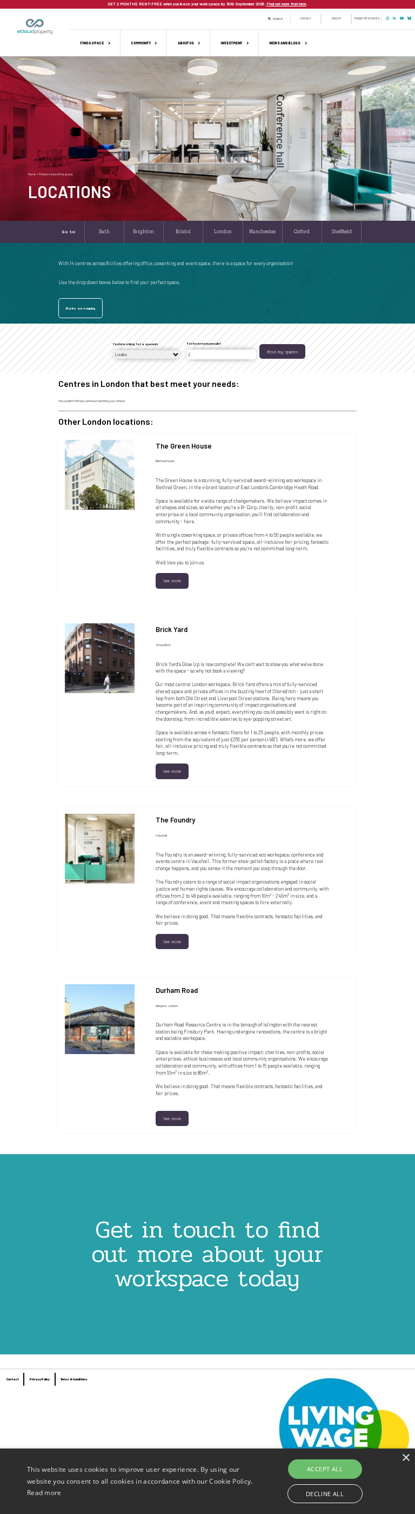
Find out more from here (286, 3)
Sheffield (342, 231)
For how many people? (204, 343)
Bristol (183, 231)
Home (32, 174)
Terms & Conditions (74, 1379)
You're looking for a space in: (135, 344)
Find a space (92, 43)
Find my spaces (282, 351)
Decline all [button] (325, 1494)
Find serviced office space (56, 174)
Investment (231, 43)
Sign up (336, 18)
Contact (305, 18)
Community (141, 43)
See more (172, 580)
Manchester (262, 231)
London (223, 231)
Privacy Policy (40, 1379)
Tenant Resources (367, 18)
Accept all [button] (325, 1469)
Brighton (143, 231)
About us (186, 43)
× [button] (405, 1458)
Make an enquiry (80, 308)
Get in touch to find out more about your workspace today (207, 1253)
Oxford (302, 231)
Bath (104, 231)
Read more (44, 1492)
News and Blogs (284, 43)
